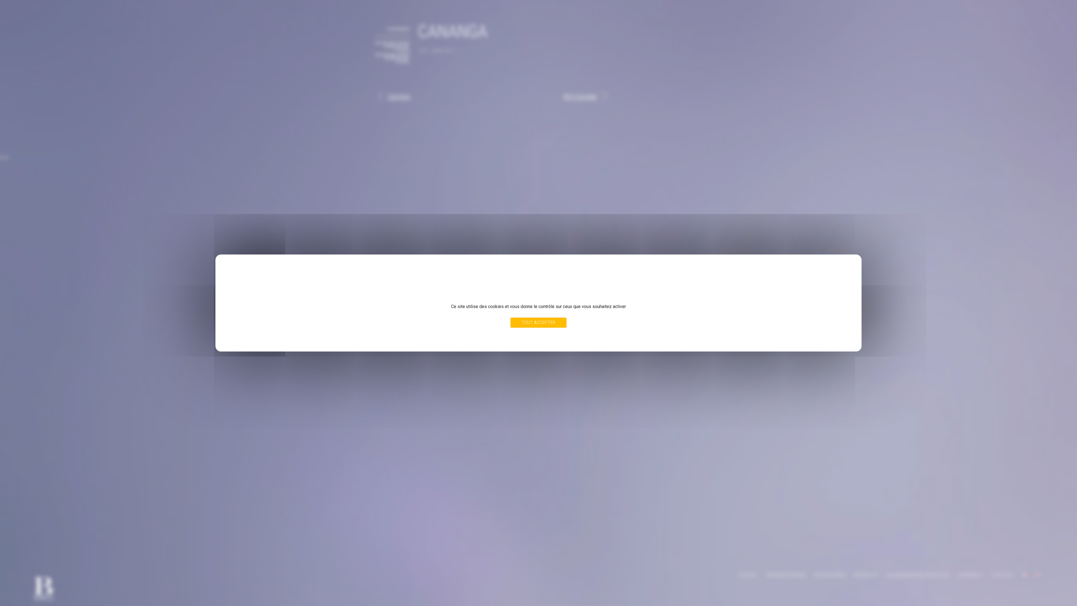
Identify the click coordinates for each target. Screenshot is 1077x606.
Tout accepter (538, 322)
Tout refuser (525, 334)
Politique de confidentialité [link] (248, 339)
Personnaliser (550, 334)
